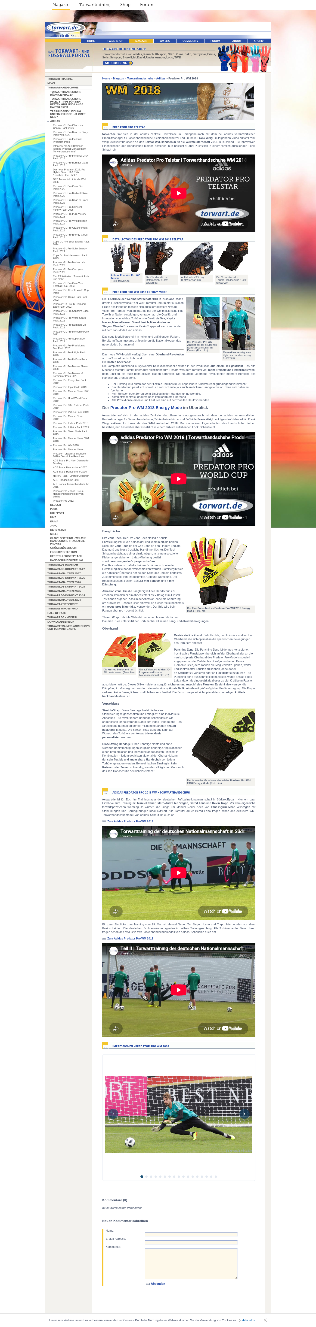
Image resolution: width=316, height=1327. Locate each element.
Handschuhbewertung (66, 560)
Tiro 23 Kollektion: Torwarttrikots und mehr (71, 277)
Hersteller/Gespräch (66, 556)
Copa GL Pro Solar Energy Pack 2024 (71, 243)
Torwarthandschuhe (62, 87)
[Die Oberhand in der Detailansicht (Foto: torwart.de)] (161, 258)
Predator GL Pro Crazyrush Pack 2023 (68, 270)
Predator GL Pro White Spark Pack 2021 (69, 319)
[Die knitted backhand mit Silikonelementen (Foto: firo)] (119, 650)
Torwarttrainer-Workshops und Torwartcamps (68, 627)
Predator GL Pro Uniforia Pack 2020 (70, 361)
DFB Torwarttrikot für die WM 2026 (69, 180)
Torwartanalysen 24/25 (64, 591)
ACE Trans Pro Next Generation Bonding (71, 462)
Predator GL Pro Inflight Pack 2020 (69, 354)
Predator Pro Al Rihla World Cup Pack (71, 291)
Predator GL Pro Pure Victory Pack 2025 (69, 215)
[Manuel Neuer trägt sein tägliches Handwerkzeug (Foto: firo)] (238, 323)
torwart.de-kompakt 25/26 (66, 577)
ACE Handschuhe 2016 (66, 480)
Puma (54, 509)
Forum (146, 4)
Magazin (61, 4)
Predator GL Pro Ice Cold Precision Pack (67, 140)
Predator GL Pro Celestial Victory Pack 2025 (67, 208)
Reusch (55, 504)
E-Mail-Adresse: (116, 1238)
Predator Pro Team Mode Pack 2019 (70, 433)
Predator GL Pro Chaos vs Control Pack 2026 (68, 126)
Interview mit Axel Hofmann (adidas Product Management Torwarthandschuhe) (69, 149)
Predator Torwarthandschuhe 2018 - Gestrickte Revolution (69, 455)
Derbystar (58, 529)
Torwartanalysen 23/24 (64, 599)
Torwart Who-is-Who (62, 608)
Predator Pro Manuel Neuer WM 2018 (71, 439)
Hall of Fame (56, 613)
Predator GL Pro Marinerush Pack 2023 (69, 264)
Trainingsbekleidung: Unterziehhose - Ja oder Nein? (68, 114)
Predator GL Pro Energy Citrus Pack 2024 (70, 236)
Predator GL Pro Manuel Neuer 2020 (70, 367)
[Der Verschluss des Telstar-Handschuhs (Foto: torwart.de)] (231, 258)
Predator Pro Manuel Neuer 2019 (68, 417)
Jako (53, 525)
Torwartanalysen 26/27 (64, 573)
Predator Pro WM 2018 (66, 445)
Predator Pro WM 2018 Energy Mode (146, 407)
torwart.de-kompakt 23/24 (66, 595)
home (91, 40)
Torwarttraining (95, 4)
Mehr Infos (248, 1320)
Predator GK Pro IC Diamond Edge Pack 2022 (69, 305)
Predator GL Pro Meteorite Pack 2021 (71, 333)
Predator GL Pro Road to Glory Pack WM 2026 (70, 133)
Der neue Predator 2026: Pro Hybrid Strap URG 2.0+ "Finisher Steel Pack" (69, 172)
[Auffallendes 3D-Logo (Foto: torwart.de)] (196, 258)
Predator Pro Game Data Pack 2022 (70, 298)
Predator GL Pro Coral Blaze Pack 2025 (69, 187)
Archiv (258, 40)
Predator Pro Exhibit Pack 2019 (70, 423)
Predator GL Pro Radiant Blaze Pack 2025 (70, 194)
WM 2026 (165, 40)
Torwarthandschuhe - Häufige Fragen (66, 93)
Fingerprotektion (63, 552)
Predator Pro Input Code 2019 (70, 387)
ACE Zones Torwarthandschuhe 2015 (71, 485)
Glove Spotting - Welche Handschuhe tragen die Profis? (68, 541)
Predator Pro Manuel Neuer (68, 449)
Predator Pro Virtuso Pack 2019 (71, 412)
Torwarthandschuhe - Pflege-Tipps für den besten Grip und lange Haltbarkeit (66, 103)
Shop (125, 4)
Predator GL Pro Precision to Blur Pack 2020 (69, 347)
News (51, 83)
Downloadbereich (60, 621)
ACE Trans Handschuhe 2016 (70, 471)
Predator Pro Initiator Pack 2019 (71, 427)
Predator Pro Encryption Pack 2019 (70, 381)
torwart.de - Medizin (62, 617)
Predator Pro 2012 (63, 500)
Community (190, 40)
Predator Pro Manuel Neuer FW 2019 (70, 392)
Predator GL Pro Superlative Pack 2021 (69, 340)
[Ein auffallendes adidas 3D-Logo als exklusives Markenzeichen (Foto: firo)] (155, 650)
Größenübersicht (64, 547)
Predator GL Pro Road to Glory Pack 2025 (70, 201)
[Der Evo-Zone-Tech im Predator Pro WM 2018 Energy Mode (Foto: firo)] (220, 571)
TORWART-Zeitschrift (62, 604)
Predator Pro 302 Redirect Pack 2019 (71, 406)
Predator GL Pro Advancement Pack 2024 (70, 229)
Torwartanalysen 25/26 (64, 582)
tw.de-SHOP (115, 40)
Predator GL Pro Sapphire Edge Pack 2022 (71, 312)
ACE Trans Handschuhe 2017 (70, 467)
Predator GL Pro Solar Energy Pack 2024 (70, 250)
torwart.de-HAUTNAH (62, 564)
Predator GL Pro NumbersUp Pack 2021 (69, 326)
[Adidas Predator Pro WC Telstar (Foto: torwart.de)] (126, 257)
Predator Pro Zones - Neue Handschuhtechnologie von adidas (68, 494)
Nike (53, 517)
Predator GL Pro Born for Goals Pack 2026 (71, 164)
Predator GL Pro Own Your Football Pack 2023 (68, 284)
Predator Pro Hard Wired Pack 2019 (70, 399)
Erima (54, 521)
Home (106, 78)
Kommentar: (113, 1246)
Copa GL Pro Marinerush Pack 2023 (70, 257)
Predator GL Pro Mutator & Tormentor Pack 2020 (68, 374)
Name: (110, 1230)
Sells (54, 534)
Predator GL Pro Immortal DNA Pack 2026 (70, 157)
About (237, 40)
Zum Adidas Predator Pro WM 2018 (130, 821)
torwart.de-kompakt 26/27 (66, 569)
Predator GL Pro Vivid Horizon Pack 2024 (70, 222)
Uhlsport (57, 513)
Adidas (55, 121)
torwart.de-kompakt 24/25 (66, 586)
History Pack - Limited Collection (71, 475)
